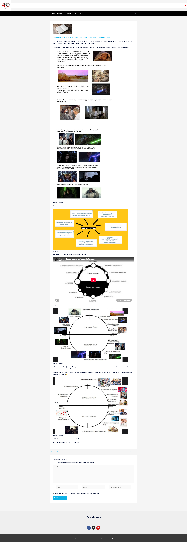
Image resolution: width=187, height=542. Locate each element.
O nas (75, 13)
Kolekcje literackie (79, 37)
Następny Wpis (132, 451)
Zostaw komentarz (58, 37)
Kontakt (81, 13)
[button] (60, 13)
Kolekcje (59, 13)
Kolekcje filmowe (68, 37)
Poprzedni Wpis (55, 451)
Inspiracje (68, 13)
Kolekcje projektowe (89, 37)
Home (53, 13)
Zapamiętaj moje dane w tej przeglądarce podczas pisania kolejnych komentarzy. (77, 493)
